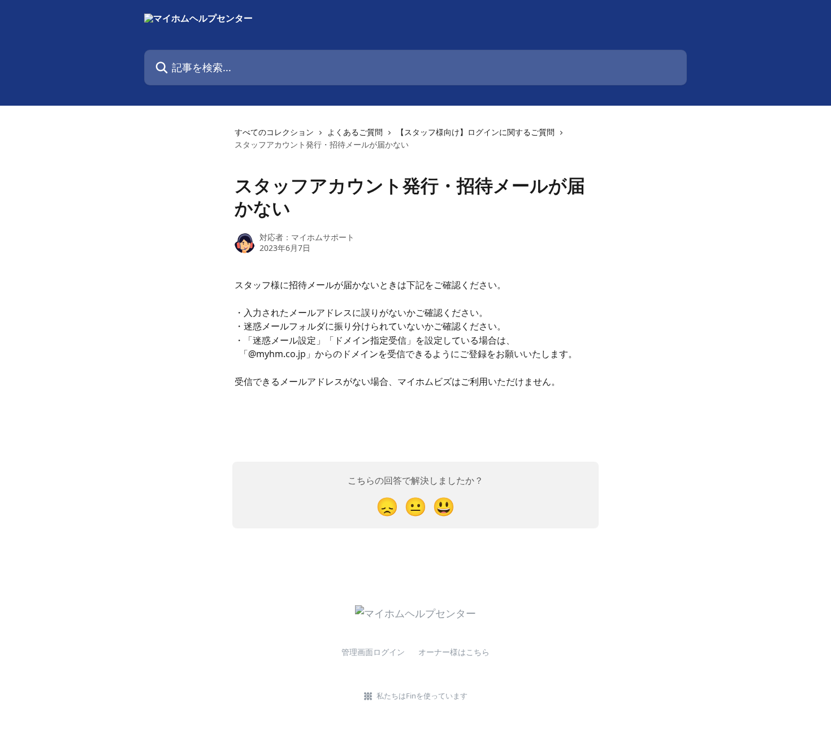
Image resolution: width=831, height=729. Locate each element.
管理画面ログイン (373, 651)
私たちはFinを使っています (422, 696)
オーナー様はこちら (454, 651)
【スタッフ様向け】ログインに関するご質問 (475, 132)
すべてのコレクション (274, 132)
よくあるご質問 (355, 132)
